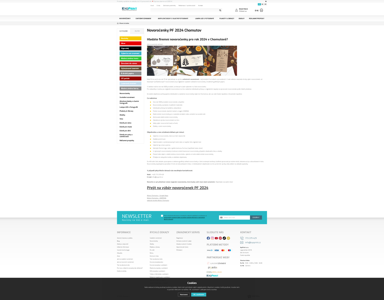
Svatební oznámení (143, 19)
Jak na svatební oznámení (125, 259)
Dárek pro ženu (125, 123)
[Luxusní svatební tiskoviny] (216, 263)
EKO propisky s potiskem (157, 271)
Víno (121, 119)
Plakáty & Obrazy (227, 19)
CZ (259, 4)
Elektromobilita (121, 271)
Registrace (179, 238)
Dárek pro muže (126, 127)
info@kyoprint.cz (253, 242)
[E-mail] (228, 238)
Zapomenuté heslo (182, 247)
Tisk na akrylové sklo (123, 265)
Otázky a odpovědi (122, 244)
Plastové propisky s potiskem (159, 268)
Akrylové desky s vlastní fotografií (173, 19)
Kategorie (124, 31)
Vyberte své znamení (130, 53)
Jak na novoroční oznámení (125, 262)
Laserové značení (128, 83)
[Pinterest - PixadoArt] (220, 238)
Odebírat (256, 217)
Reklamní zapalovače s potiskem (160, 277)
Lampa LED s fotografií (204, 19)
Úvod (152, 5)
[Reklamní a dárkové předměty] (214, 272)
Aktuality (119, 253)
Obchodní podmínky (169, 5)
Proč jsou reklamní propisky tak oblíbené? (130, 268)
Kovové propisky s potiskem (158, 265)
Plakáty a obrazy (155, 247)
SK (262, 4)
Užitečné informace (123, 247)
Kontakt (200, 5)
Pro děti (152, 250)
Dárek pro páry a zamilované (126, 136)
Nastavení (184, 295)
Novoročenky (125, 19)
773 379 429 (251, 238)
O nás (158, 5)
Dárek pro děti (125, 131)
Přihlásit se (243, 11)
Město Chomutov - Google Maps (157, 196)
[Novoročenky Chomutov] (192, 61)
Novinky (124, 38)
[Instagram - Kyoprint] (212, 238)
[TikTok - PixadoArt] (224, 238)
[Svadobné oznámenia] (212, 275)
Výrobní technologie (123, 250)
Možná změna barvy (129, 88)
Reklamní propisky (256, 19)
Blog (118, 241)
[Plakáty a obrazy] (213, 267)
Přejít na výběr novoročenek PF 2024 (177, 187)
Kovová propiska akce (156, 262)
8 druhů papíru (127, 73)
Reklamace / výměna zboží (187, 5)
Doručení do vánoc (129, 63)
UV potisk (125, 78)
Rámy (151, 253)
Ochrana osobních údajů (183, 241)
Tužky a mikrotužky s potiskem (159, 274)
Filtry (137, 31)
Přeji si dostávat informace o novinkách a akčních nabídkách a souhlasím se (185, 217)
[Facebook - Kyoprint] (208, 238)
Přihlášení (179, 250)
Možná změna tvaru (129, 58)
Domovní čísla (154, 256)
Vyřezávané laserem (130, 68)
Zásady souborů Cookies (184, 244)
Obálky (241, 19)
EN (265, 4)
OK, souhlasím (198, 295)
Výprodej (125, 48)
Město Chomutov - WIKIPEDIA (156, 198)
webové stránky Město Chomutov (158, 201)
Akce (123, 43)
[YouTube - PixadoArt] (216, 238)
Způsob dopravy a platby (124, 238)
